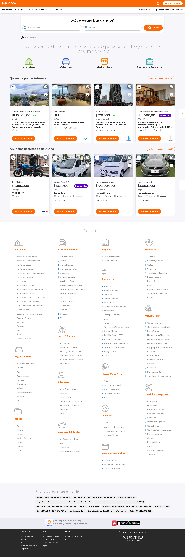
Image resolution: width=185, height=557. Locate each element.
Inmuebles (7, 10)
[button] (46, 95)
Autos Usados (66, 256)
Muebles (20, 380)
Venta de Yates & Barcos (71, 359)
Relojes (20, 446)
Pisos (19, 372)
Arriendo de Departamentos (30, 289)
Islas (19, 330)
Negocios (21, 334)
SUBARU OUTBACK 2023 (140, 511)
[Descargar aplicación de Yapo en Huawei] (114, 523)
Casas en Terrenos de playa (29, 313)
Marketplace (56, 10)
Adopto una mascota (157, 293)
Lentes (20, 434)
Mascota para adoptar (158, 289)
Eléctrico (151, 351)
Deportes (107, 415)
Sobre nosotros (27, 536)
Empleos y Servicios (37, 10)
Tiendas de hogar (25, 392)
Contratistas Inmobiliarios (159, 327)
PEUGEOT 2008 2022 (89, 506)
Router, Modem (111, 331)
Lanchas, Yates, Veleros (71, 355)
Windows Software (112, 339)
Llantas (63, 309)
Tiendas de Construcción (159, 376)
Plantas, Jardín (23, 376)
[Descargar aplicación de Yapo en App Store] (122, 523)
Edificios (20, 322)
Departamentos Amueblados (30, 305)
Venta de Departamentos (28, 260)
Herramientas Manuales (158, 339)
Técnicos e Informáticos (71, 401)
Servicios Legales (155, 450)
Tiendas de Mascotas (157, 273)
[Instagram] (129, 537)
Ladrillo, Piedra (154, 355)
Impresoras (109, 310)
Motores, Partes (67, 301)
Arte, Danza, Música (69, 389)
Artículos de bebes (69, 439)
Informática (109, 302)
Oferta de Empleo (112, 256)
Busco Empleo (110, 260)
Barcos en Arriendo (69, 347)
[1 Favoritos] (13, 157)
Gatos (150, 265)
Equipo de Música (68, 293)
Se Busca (64, 313)
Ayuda (23, 539)
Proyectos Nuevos (25, 338)
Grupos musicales (112, 393)
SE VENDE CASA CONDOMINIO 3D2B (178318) (56, 506)
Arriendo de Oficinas (26, 293)
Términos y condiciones (50, 536)
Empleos (106, 249)
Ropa (19, 450)
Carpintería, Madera (156, 323)
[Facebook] (125, 537)
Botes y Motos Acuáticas (72, 351)
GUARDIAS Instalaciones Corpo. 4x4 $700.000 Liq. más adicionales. (104, 497)
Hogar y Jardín (22, 356)
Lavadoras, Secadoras (114, 347)
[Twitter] (133, 537)
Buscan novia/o (154, 277)
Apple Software (111, 290)
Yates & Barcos (66, 336)
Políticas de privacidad (50, 539)
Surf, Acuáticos (111, 435)
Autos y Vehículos (68, 249)
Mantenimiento (154, 372)
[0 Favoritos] (13, 87)
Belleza (18, 418)
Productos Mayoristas (157, 409)
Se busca (21, 388)
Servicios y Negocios (156, 394)
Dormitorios (22, 384)
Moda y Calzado (24, 438)
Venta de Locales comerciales (30, 273)
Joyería (20, 430)
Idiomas (63, 393)
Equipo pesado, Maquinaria (72, 289)
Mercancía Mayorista (113, 453)
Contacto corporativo (29, 546)
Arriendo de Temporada (28, 301)
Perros (150, 285)
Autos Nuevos (66, 265)
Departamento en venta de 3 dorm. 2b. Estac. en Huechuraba (64, 502)
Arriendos (21, 281)
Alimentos (152, 256)
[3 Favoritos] (139, 87)
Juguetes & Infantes (69, 431)
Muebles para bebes (69, 451)
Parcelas (20, 326)
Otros (19, 400)
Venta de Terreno (25, 277)
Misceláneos (153, 331)
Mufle (62, 297)
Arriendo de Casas (25, 285)
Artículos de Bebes (25, 363)
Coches (63, 443)
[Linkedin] (137, 537)
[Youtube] (141, 537)
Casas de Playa (24, 309)
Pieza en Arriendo (25, 318)
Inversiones (152, 401)
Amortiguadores (67, 277)
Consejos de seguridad (160, 10)
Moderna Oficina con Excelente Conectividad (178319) (120, 502)
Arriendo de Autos (68, 269)
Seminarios (65, 409)
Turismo (151, 454)
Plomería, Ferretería (156, 359)
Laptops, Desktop (112, 314)
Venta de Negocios (156, 421)
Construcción (152, 315)
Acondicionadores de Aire (116, 343)
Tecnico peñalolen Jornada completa (53, 497)
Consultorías (153, 426)
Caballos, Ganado (155, 260)
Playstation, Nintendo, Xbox (116, 327)
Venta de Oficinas (25, 269)
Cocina (20, 367)
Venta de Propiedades (27, 256)
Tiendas (67, 539)
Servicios (151, 363)
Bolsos (20, 426)
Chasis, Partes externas (71, 285)
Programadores (154, 434)
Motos (63, 260)
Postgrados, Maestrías (70, 405)
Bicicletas (108, 422)
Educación (64, 382)
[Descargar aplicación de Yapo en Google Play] (134, 523)
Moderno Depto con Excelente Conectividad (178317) (127, 506)
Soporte (24, 543)
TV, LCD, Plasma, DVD (113, 335)
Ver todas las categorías (73, 536)
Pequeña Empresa (155, 413)
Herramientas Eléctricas (158, 335)
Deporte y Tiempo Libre (115, 427)
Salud (149, 446)
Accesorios (65, 273)
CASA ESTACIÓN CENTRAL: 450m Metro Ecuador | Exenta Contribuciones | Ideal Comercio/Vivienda (81, 511)
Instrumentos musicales (115, 385)
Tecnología (108, 279)
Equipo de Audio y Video (115, 306)
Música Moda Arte (112, 373)
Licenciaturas (66, 397)
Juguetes (64, 447)
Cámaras (108, 294)
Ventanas (21, 396)
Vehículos (19, 10)
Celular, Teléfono (111, 298)
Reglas (44, 546)
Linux (106, 319)
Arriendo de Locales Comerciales (32, 297)
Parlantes (108, 323)
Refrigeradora (110, 351)
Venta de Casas (24, 265)
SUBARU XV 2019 (162, 506)
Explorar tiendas (144, 10)
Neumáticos (65, 305)
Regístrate (25, 549)
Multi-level (152, 405)
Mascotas (150, 249)
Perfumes (21, 442)
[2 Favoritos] (55, 87)
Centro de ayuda (176, 10)
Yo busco (64, 363)
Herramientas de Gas (157, 343)
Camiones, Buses (68, 281)
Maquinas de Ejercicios (114, 431)
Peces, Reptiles (154, 281)
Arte (106, 381)
